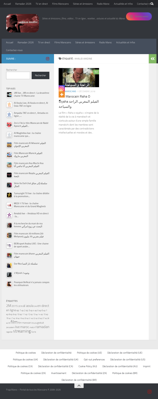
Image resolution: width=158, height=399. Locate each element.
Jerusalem (10, 327)
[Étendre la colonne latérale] (152, 58)
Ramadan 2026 (23, 3)
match (32, 327)
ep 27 (42, 318)
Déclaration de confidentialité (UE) (124, 352)
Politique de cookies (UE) (89, 352)
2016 (20, 306)
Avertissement (58, 373)
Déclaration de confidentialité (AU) (119, 366)
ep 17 (11, 318)
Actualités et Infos (123, 3)
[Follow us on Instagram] (47, 58)
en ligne (11, 310)
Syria (33, 332)
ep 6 (41, 310)
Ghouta (34, 323)
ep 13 (33, 314)
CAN (35, 306)
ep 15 (43, 314)
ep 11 (22, 314)
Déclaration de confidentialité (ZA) (89, 373)
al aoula (28, 306)
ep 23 (38, 318)
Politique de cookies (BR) (124, 373)
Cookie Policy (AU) (88, 366)
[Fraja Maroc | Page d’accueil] (22, 23)
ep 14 (38, 314)
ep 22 (33, 318)
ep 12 (27, 314)
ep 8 (8, 314)
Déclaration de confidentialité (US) (127, 359)
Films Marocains (60, 3)
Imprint (146, 366)
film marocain (24, 322)
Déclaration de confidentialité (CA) (55, 366)
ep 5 (37, 310)
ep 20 (24, 318)
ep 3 (28, 310)
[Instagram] (62, 88)
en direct (43, 306)
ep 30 (8, 323)
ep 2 (23, 310)
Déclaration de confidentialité (56, 352)
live (17, 327)
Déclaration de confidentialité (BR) (79, 379)
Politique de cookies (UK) (25, 359)
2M (8, 306)
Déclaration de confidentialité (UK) (60, 359)
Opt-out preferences (94, 359)
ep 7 (45, 310)
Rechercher (11, 69)
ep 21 (29, 318)
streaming (22, 331)
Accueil (7, 3)
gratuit (40, 322)
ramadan (42, 326)
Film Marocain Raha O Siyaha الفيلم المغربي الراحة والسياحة (79, 101)
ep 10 (17, 314)
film (14, 322)
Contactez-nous (145, 3)
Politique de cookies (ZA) (33, 373)
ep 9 (12, 314)
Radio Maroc (103, 3)
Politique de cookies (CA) (20, 366)
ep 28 (47, 318)
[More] (62, 94)
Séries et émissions (83, 3)
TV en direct (42, 3)
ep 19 (20, 318)
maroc (24, 327)
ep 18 (15, 318)
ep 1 (19, 310)
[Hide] (60, 100)
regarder (9, 332)
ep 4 (32, 310)
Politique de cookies (26, 352)
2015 (15, 305)
